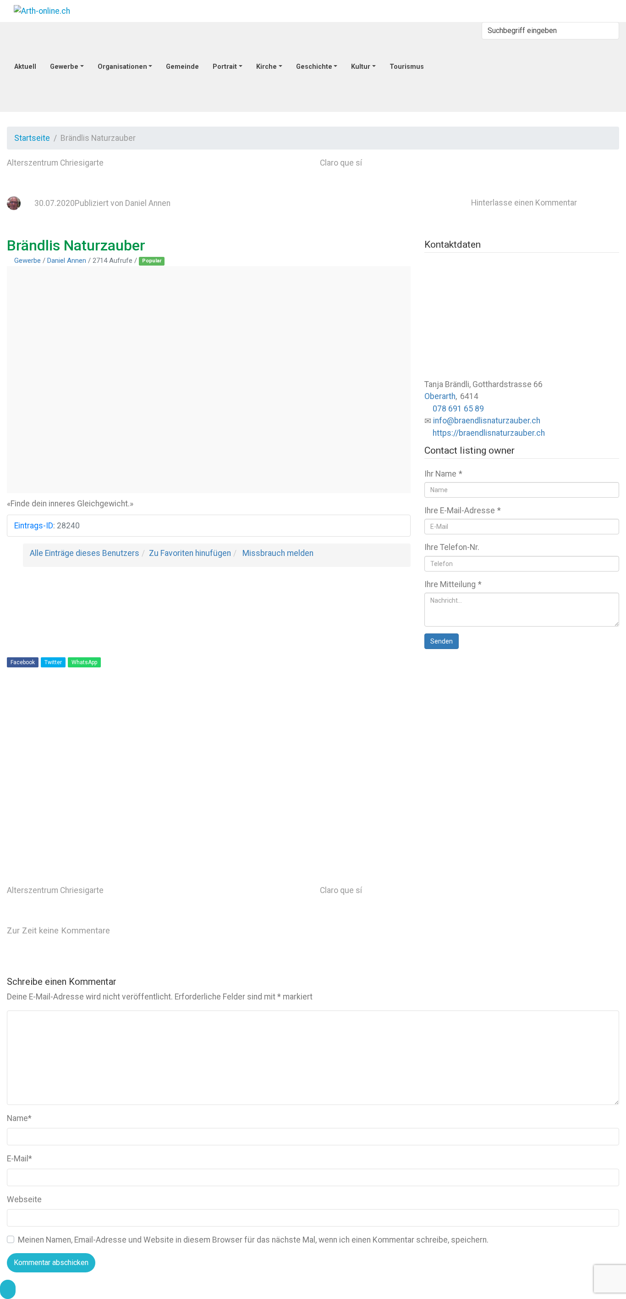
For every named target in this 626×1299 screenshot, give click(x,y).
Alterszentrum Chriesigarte (55, 162)
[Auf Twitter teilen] (389, 711)
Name (19, 1118)
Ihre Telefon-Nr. (451, 547)
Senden (441, 641)
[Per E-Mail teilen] (528, 780)
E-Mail (19, 1158)
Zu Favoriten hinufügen (190, 553)
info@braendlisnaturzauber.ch (486, 420)
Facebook (23, 662)
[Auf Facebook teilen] (528, 711)
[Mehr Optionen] (388, 849)
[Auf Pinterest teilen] (389, 780)
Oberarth (440, 396)
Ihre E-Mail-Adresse (462, 510)
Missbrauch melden (277, 553)
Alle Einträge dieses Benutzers (84, 553)
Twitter (53, 662)
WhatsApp (84, 662)
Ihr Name (443, 473)
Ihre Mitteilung (453, 584)
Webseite (24, 1199)
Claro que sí (341, 162)
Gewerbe (27, 260)
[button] (8, 1289)
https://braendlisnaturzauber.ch (489, 433)
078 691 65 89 (458, 408)
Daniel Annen (147, 203)
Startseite (32, 138)
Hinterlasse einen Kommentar (524, 202)
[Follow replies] (185, 930)
